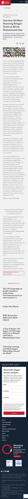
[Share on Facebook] (17, 43)
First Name (6, 391)
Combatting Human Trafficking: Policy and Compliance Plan (12, 488)
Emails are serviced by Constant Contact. (12, 409)
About (3, 420)
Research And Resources (9, 429)
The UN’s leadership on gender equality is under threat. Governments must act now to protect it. (12, 293)
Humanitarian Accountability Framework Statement (12, 494)
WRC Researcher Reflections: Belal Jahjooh (10, 317)
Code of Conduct (6, 486)
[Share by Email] (23, 43)
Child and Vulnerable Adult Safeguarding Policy (13, 485)
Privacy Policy (5, 497)
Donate (21, 1)
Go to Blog (7, 8)
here (21, 269)
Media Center (5, 431)
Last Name (6, 397)
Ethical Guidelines (20, 491)
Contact (4, 440)
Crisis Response (6, 424)
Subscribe (14, 413)
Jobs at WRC (5, 435)
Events (4, 433)
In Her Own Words (10, 306)
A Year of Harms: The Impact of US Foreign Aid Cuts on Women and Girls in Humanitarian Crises (11, 333)
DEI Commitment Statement (9, 491)
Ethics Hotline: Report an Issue (9, 492)
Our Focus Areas (6, 422)
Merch (3, 438)
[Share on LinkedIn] (20, 43)
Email (5, 384)
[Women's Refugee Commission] (5, 1)
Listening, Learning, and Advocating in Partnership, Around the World (11, 349)
